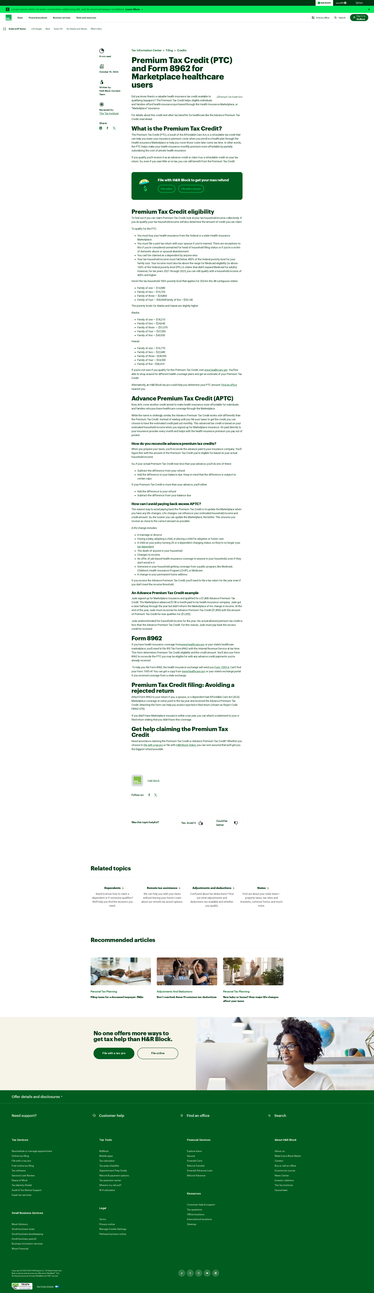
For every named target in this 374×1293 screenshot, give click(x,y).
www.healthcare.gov (216, 369)
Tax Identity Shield (22, 1185)
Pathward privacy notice (112, 1233)
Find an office (229, 384)
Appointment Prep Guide (113, 1170)
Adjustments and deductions (211, 888)
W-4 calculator (107, 1190)
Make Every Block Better (288, 1155)
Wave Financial (20, 1248)
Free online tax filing (23, 1165)
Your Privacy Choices (45, 1286)
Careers (279, 1160)
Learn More (132, 9)
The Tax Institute (109, 113)
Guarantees (281, 1190)
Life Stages (36, 28)
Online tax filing (20, 1155)
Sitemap (191, 1224)
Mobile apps (106, 1155)
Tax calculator (107, 1160)
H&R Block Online (186, 745)
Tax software (19, 1170)
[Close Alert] (369, 9)
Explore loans (194, 1151)
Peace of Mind (19, 1180)
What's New (96, 28)
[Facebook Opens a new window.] (190, 1273)
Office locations (195, 1214)
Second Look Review (23, 1175)
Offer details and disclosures (36, 1097)
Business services (61, 18)
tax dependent (145, 546)
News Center (282, 1175)
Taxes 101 (58, 28)
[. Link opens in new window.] (22, 1286)
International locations (199, 1219)
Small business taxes (23, 1229)
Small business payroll (24, 1238)
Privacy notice (107, 1224)
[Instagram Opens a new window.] (198, 1273)
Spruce (191, 1155)
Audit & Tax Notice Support (27, 1190)
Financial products (38, 18)
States (261, 888)
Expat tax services (21, 1195)
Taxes (20, 18)
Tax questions (194, 1209)
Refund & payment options (114, 1175)
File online (166, 188)
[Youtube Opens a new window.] (207, 1273)
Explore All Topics (17, 29)
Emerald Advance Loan (200, 1170)
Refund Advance (196, 1175)
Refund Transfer (196, 1165)
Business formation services (27, 1243)
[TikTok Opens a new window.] (181, 1273)
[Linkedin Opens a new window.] (215, 1273)
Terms (102, 1219)
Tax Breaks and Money (76, 28)
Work (47, 28)
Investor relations (284, 1180)
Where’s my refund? (110, 1185)
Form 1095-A (221, 667)
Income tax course (285, 1170)
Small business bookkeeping (27, 1233)
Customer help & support (201, 1204)
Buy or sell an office (285, 1165)
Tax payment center (110, 1180)
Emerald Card (194, 1160)
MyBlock (104, 1151)
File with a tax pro (191, 188)
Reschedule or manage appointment (32, 1151)
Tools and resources (86, 18)
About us (280, 1151)
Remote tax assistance (162, 888)
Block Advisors (20, 1224)
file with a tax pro (153, 745)
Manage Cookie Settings (112, 1229)
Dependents (112, 888)
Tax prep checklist (109, 1165)
